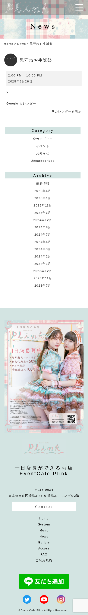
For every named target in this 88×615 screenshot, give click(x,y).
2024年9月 (42, 227)
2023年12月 (42, 271)
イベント (42, 146)
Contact (44, 506)
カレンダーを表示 (68, 111)
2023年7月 (42, 285)
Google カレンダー (21, 103)
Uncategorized (43, 160)
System (44, 524)
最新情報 (42, 183)
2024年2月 (42, 256)
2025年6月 (42, 212)
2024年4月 (42, 242)
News (21, 43)
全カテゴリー (43, 139)
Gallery (44, 542)
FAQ (44, 554)
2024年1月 (42, 263)
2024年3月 (42, 249)
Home (8, 43)
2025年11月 (43, 205)
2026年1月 (42, 198)
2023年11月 (43, 278)
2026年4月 (42, 191)
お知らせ (42, 153)
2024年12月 (42, 220)
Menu (44, 530)
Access (44, 548)
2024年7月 (42, 234)
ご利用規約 (44, 560)
